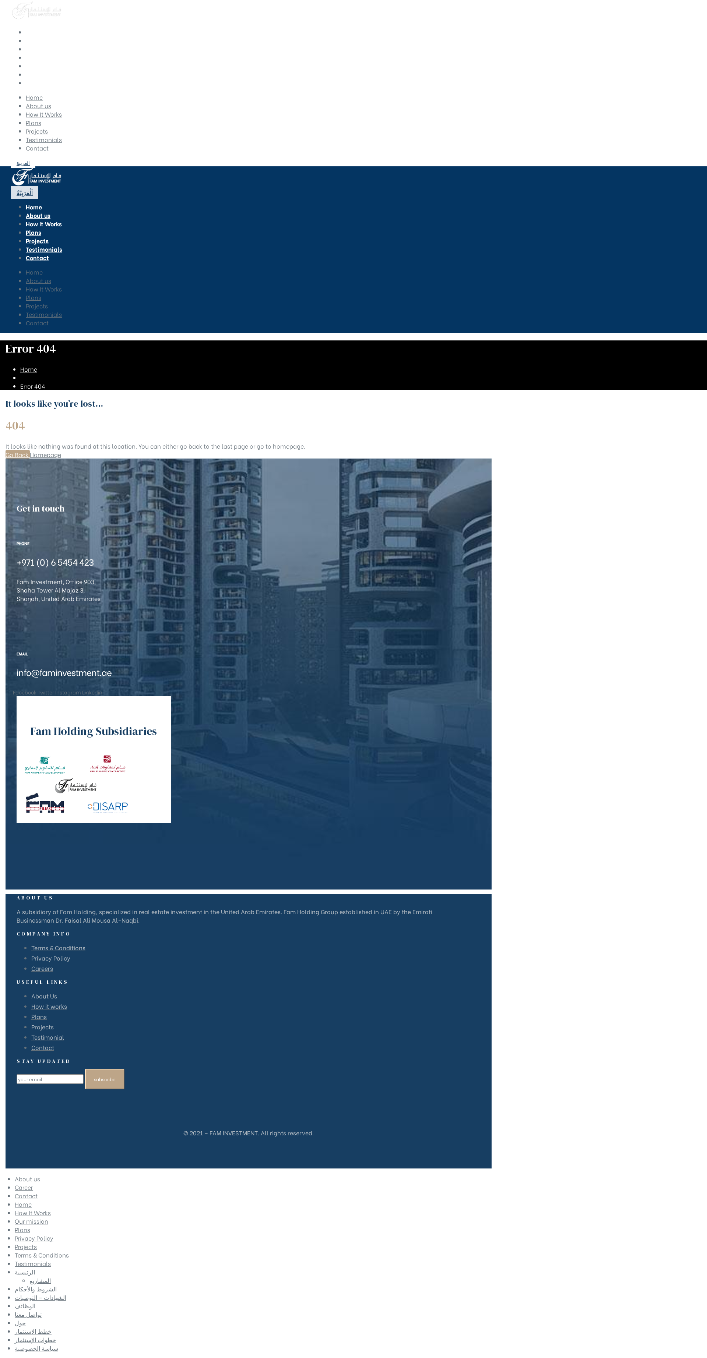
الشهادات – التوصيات (40, 1297)
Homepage (45, 454)
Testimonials (44, 139)
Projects (37, 131)
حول (20, 1322)
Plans (33, 122)
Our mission (31, 1221)
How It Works (44, 114)
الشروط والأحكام (36, 1288)
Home (34, 97)
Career (24, 1187)
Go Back (18, 454)
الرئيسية (25, 1271)
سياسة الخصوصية (36, 1348)
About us (38, 105)
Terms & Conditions (42, 1255)
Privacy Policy (34, 1238)
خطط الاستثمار (33, 1331)
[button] (23, 162)
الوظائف (25, 1305)
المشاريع (40, 1280)
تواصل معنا (28, 1314)
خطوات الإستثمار (35, 1339)
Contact (37, 148)
